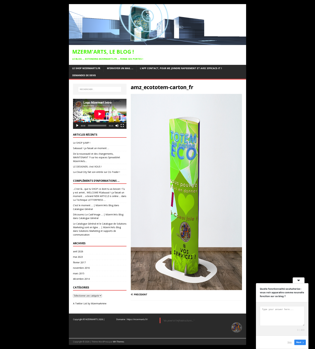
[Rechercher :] (100, 89)
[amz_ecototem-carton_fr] (186, 288)
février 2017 (79, 262)
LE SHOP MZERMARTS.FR (86, 68)
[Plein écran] (122, 125)
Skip (289, 342)
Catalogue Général (83, 209)
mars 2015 (78, 273)
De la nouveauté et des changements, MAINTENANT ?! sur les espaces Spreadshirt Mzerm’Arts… (96, 157)
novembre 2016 (81, 267)
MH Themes (118, 341)
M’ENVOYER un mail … (120, 68)
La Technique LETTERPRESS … (89, 199)
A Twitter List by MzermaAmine (89, 303)
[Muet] (117, 125)
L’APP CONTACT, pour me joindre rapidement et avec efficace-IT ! (181, 68)
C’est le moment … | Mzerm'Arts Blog (93, 205)
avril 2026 (78, 251)
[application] (99, 114)
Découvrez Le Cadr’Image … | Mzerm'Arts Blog (98, 214)
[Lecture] (77, 125)
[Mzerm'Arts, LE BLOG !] (157, 43)
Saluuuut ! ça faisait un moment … (91, 148)
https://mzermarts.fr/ (137, 319)
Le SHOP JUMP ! (81, 142)
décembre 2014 (81, 278)
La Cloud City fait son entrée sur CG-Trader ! (96, 172)
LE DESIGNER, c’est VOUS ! (87, 166)
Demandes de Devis (84, 75)
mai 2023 (78, 256)
